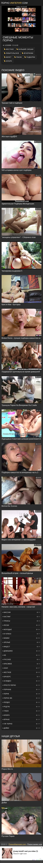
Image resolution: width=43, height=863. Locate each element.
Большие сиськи (25, 49)
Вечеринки (28, 53)
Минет (8, 57)
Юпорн (8, 61)
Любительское (12, 53)
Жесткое (9, 49)
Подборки (30, 57)
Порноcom (14, 3)
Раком (19, 57)
